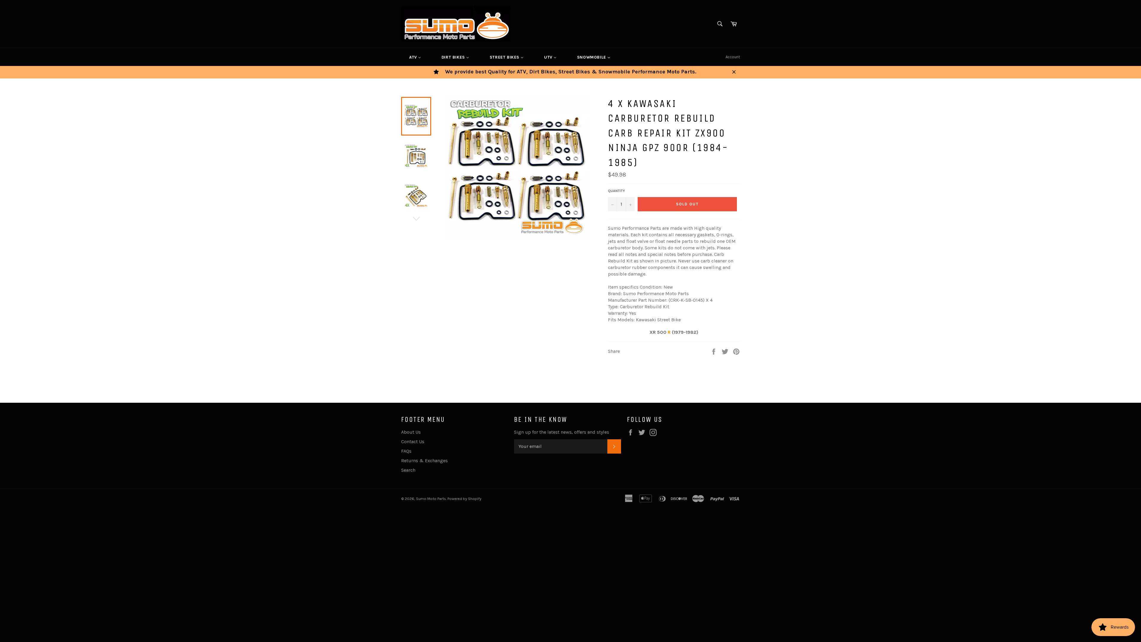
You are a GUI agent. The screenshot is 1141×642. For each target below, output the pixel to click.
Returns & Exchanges (424, 460)
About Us (411, 432)
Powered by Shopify (464, 498)
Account (733, 57)
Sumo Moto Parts (431, 498)
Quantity (616, 191)
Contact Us (412, 441)
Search (408, 470)
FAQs (406, 451)
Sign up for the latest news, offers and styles (561, 432)
